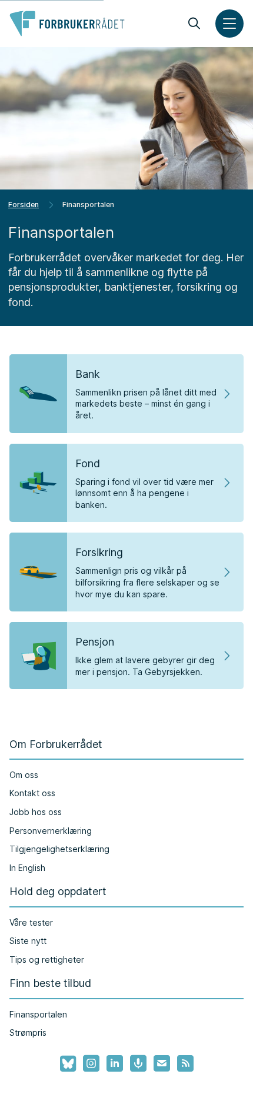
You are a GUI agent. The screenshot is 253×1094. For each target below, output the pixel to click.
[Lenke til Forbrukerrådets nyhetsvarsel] (162, 1063)
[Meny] (229, 23)
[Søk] (194, 23)
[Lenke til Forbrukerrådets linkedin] (114, 1063)
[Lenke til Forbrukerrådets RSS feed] (185, 1063)
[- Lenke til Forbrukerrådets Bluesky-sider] (64, 1064)
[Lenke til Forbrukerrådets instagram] (91, 1063)
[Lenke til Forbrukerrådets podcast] (138, 1063)
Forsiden (23, 204)
